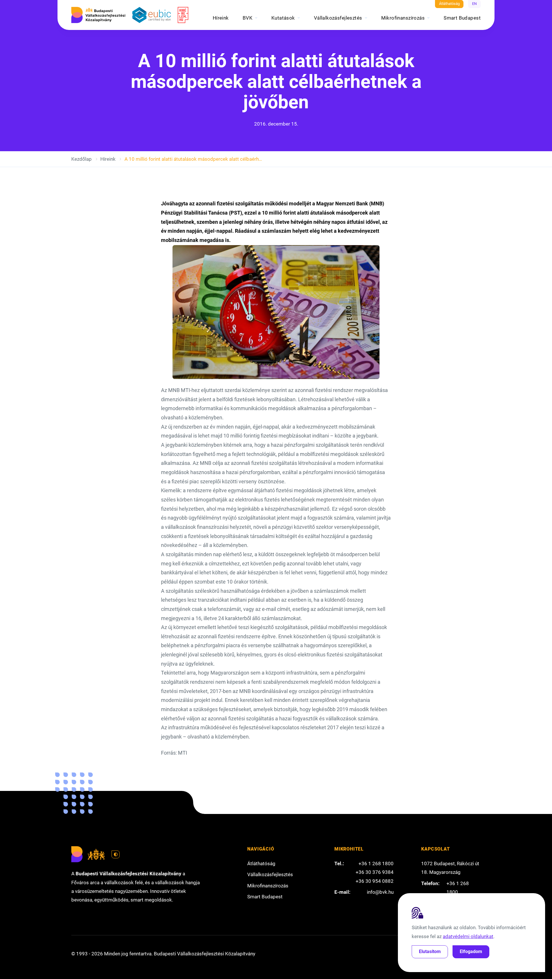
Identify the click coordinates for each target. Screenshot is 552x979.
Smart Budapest (462, 18)
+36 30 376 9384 (375, 872)
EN (474, 3)
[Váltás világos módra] (116, 855)
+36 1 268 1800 (376, 863)
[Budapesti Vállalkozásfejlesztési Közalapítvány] (98, 15)
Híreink (221, 18)
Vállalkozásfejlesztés (338, 18)
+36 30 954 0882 (375, 881)
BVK (247, 18)
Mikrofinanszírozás (403, 18)
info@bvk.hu (380, 892)
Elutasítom (430, 951)
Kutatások (283, 18)
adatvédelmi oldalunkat (468, 936)
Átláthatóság (449, 3)
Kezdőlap (81, 159)
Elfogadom (471, 951)
